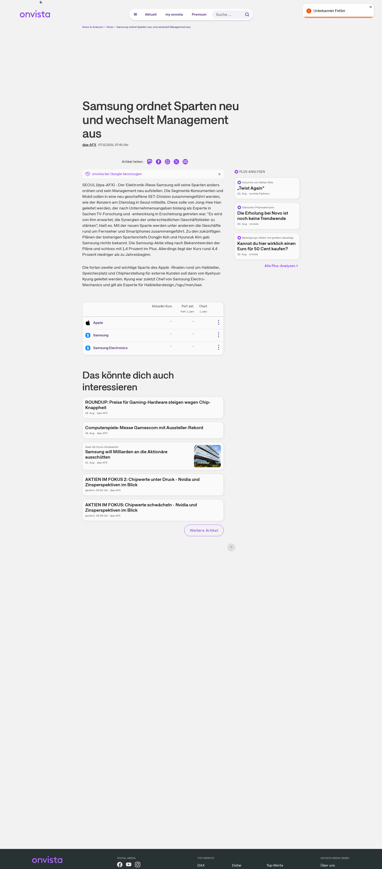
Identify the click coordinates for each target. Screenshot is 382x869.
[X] (176, 162)
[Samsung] (88, 335)
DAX (201, 865)
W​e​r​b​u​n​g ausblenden (230, 60)
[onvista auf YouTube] (128, 865)
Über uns (327, 865)
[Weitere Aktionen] (218, 322)
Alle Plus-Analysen (279, 265)
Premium (199, 14)
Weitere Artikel (204, 530)
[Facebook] (158, 162)
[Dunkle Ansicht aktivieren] (41, 2)
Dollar (237, 865)
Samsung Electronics (110, 348)
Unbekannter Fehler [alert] (334, 11)
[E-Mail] (185, 162)
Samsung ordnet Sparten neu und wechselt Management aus (154, 27)
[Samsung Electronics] (88, 348)
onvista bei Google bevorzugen (117, 174)
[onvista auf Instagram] (137, 865)
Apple (98, 322)
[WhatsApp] (167, 162)
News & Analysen (92, 27)
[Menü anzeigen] (135, 14)
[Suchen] (247, 14)
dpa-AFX (89, 144)
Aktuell (151, 14)
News (110, 27)
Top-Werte (274, 865)
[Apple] (88, 322)
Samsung (100, 335)
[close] (375, 7)
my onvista (174, 14)
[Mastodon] (149, 162)
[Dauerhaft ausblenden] (219, 173)
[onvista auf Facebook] (119, 865)
